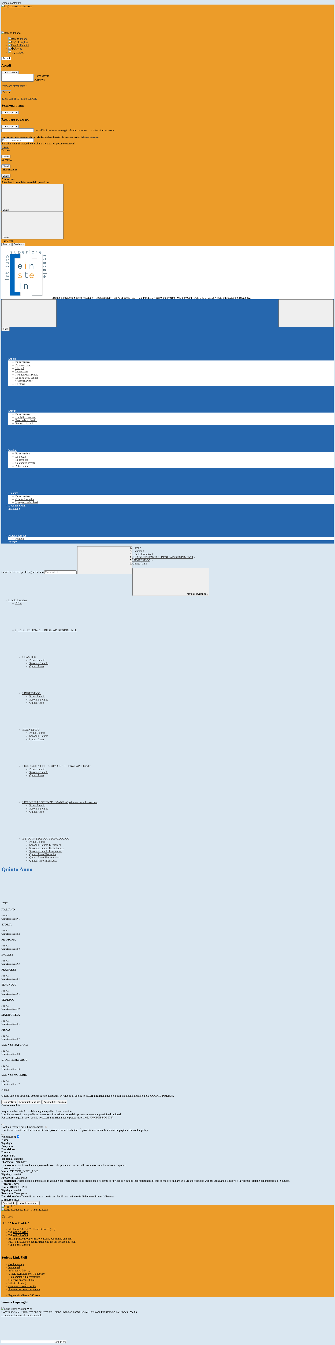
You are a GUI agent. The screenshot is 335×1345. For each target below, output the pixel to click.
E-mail (38, 130)
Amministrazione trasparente (24, 1289)
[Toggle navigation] (29, 313)
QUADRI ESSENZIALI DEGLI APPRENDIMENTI (162, 557)
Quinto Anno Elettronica (42, 854)
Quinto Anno (36, 666)
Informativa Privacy (19, 1270)
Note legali (14, 1267)
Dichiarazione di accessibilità (24, 1276)
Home (135, 547)
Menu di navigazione (197, 594)
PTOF (18, 603)
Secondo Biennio (38, 663)
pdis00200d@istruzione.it (44, 1238)
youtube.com (8, 1136)
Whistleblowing (17, 1283)
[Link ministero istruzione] (16, 6)
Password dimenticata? (14, 85)
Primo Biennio (37, 660)
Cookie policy (16, 1264)
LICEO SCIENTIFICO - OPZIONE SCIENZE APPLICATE (57, 765)
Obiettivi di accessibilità (21, 1279)
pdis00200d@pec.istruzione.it (45, 1241)
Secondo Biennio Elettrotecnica (46, 848)
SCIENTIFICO (31, 729)
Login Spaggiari (91, 137)
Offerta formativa (141, 554)
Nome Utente (41, 75)
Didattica (137, 550)
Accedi (6, 58)
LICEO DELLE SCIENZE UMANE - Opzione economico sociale (59, 802)
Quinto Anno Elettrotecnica (44, 857)
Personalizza (9, 1102)
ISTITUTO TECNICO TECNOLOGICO (46, 838)
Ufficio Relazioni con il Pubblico (26, 1273)
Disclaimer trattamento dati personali (21, 1315)
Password (39, 79)
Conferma (19, 244)
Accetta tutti (55, 1102)
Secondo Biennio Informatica (45, 851)
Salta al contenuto (11, 2)
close (5, 329)
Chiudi (6, 156)
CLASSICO (29, 656)
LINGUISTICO (141, 560)
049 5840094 (20, 1235)
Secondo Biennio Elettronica (45, 844)
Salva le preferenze (28, 1203)
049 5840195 (20, 1232)
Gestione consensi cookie (22, 1286)
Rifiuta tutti (29, 1102)
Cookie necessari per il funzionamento (22, 1126)
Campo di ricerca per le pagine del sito (22, 572)
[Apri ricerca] (306, 313)
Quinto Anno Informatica (43, 860)
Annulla (6, 244)
